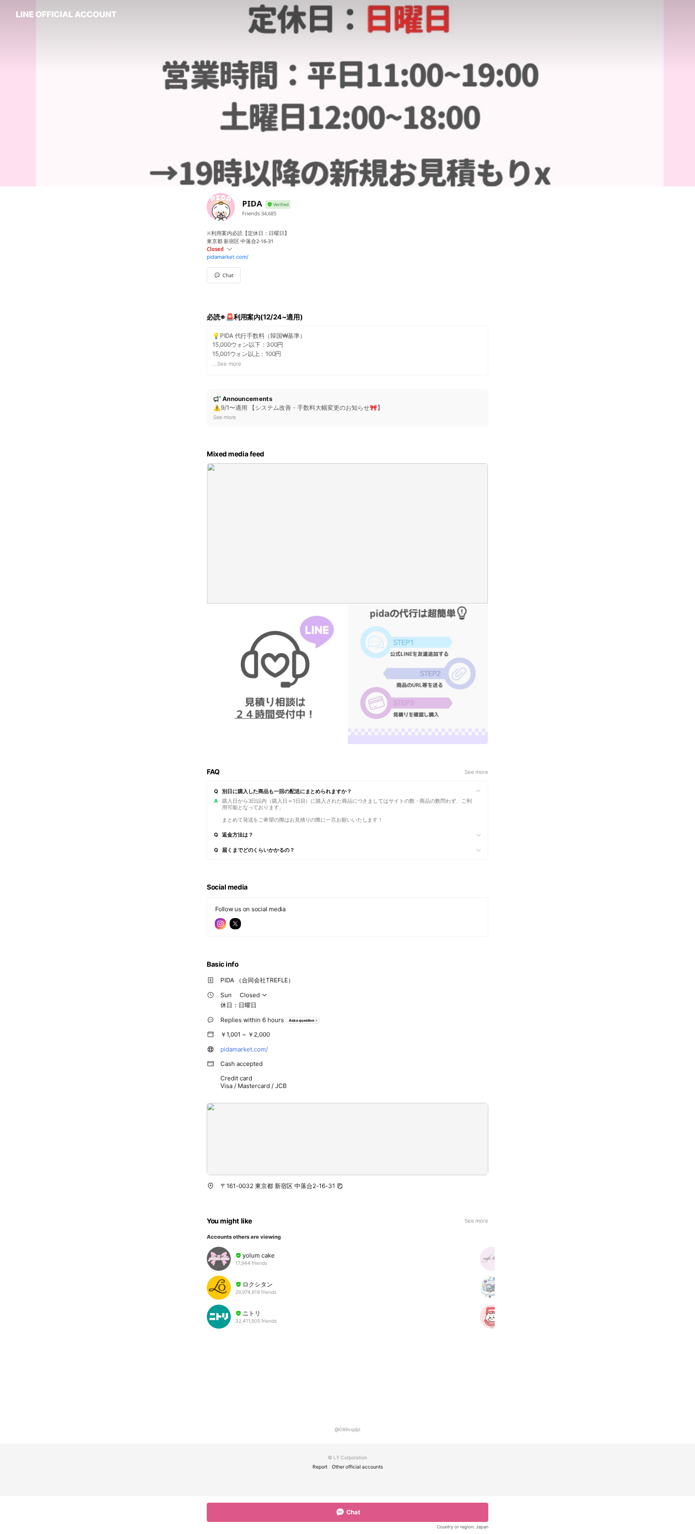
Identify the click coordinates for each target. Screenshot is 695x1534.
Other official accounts (357, 1467)
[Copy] (340, 1186)
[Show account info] (277, 204)
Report (320, 1467)
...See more (226, 363)
